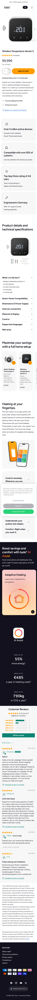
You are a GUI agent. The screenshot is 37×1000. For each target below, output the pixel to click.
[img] (7, 749)
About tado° (6, 951)
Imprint (4, 963)
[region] (18, 500)
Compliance (6, 960)
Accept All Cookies (18, 511)
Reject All (18, 506)
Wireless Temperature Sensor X (25, 371)
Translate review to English (14, 785)
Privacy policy (7, 957)
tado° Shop (15, 995)
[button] (7, 55)
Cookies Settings (18, 500)
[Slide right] (34, 29)
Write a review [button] (18, 735)
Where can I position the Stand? (16, 110)
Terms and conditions (10, 954)
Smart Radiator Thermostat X (9, 370)
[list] (18, 166)
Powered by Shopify (24, 995)
